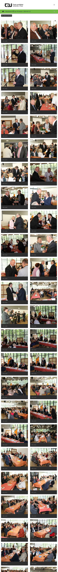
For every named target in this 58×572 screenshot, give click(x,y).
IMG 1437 (4, 397)
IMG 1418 (33, 563)
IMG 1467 (33, 207)
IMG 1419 (4, 563)
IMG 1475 (4, 160)
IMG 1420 (33, 540)
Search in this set (7, 15)
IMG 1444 (4, 350)
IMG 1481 (33, 88)
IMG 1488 (4, 65)
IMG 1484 (33, 65)
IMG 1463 (33, 231)
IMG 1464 (4, 231)
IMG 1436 (33, 397)
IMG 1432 (4, 445)
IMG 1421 (4, 540)
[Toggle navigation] (54, 5)
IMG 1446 (33, 326)
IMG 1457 (33, 278)
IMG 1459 (4, 278)
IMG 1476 (33, 136)
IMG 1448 (4, 326)
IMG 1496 (4, 41)
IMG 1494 (33, 41)
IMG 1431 (33, 445)
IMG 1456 (4, 302)
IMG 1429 (4, 468)
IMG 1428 (33, 468)
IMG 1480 (4, 112)
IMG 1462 (4, 255)
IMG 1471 (33, 183)
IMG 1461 (33, 255)
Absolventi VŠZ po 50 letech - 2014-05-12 (18, 11)
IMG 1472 (4, 183)
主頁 (3, 11)
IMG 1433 (33, 421)
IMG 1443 (33, 350)
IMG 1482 (4, 88)
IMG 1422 (33, 516)
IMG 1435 (4, 421)
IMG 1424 (4, 516)
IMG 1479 (33, 112)
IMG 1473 (33, 160)
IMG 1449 (33, 302)
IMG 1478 (4, 136)
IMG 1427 (4, 492)
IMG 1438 (33, 373)
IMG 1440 (4, 373)
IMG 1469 (4, 207)
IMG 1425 (33, 492)
